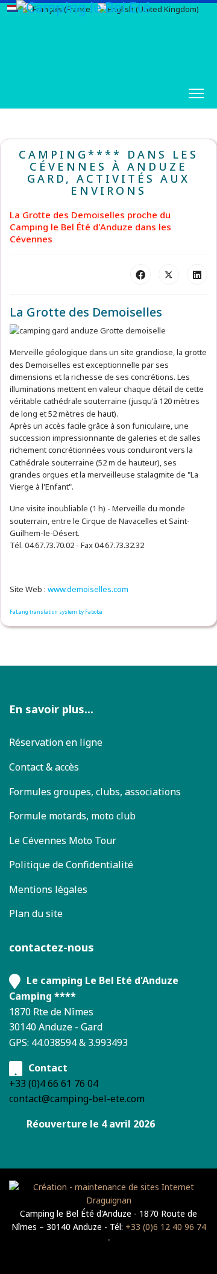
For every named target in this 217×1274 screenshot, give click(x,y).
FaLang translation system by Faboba (56, 611)
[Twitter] (169, 274)
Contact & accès (44, 767)
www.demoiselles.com (88, 589)
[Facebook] (140, 274)
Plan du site (36, 913)
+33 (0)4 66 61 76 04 (53, 1083)
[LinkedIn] (197, 274)
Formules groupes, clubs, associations (95, 791)
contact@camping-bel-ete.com (77, 1098)
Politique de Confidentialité (71, 864)
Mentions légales (48, 889)
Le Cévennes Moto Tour (62, 840)
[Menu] (196, 93)
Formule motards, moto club (72, 815)
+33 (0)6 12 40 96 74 (165, 1226)
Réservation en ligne (55, 742)
